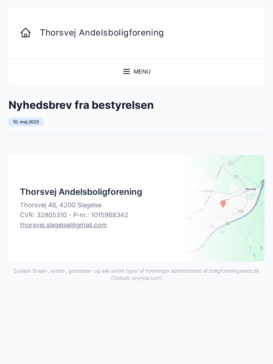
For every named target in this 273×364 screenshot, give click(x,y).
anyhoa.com (146, 278)
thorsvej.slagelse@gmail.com (63, 225)
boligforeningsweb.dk (234, 271)
